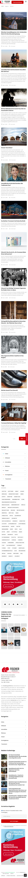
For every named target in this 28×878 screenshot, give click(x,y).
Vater (15, 550)
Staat (3, 545)
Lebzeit (8, 531)
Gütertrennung (22, 523)
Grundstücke (22, 521)
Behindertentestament (14, 494)
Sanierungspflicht (6, 539)
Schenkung (20, 539)
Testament (14, 548)
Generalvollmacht (6, 518)
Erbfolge (23, 504)
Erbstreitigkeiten (20, 510)
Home (2, 6)
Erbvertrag (4, 512)
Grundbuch (15, 521)
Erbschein (13, 510)
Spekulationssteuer (20, 542)
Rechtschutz (20, 537)
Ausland (22, 491)
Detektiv (3, 496)
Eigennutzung (17, 496)
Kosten (3, 531)
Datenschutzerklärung (8, 841)
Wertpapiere (16, 553)
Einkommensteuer (16, 499)
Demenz (22, 494)
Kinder (11, 529)
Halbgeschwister (5, 526)
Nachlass (4, 534)
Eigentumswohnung (6, 499)
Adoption (4, 491)
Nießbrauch (10, 534)
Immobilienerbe (5, 529)
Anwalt (16, 491)
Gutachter (4, 523)
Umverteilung (21, 548)
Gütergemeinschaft (12, 523)
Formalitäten (5, 515)
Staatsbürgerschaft (10, 545)
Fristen (11, 515)
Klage (20, 529)
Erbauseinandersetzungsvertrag (9, 502)
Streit (9, 548)
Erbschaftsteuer (5, 510)
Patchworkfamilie (5, 537)
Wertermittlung (17, 2)
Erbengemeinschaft (15, 504)
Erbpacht (4, 507)
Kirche (16, 529)
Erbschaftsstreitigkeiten (13, 507)
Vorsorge (9, 553)
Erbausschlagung (5, 504)
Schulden (4, 542)
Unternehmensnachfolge (7, 550)
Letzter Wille (14, 531)
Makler (20, 531)
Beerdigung (4, 494)
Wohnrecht (4, 556)
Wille (21, 553)
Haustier (18, 526)
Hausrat (12, 526)
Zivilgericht (17, 556)
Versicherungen (22, 550)
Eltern (23, 499)
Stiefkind (4, 548)
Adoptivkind (10, 491)
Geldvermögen (18, 515)
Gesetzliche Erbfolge (6, 521)
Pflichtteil (13, 537)
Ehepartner (9, 496)
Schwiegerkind (11, 542)
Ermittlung (11, 512)
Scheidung (14, 539)
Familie (17, 512)
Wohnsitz (11, 556)
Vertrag (3, 553)
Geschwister (14, 518)
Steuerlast (19, 545)
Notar (16, 534)
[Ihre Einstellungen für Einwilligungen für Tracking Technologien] (2, 1)
